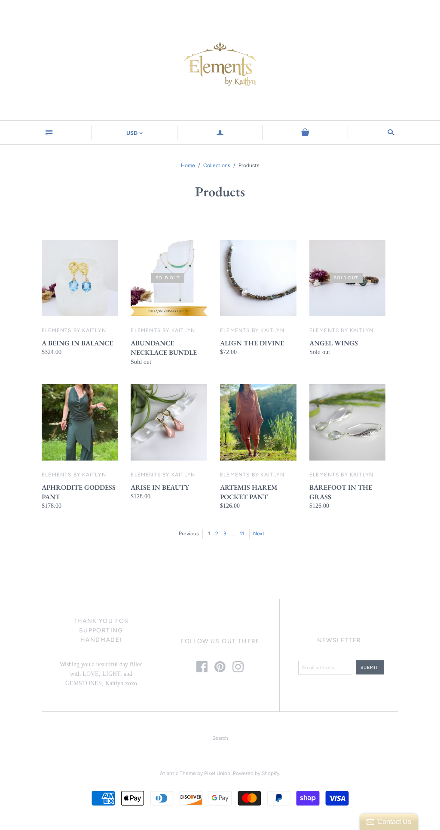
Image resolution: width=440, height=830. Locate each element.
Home (188, 165)
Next (259, 534)
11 (242, 534)
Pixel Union (217, 773)
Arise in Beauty (160, 487)
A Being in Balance (77, 343)
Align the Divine (252, 343)
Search (220, 738)
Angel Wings (333, 343)
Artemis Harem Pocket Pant (249, 492)
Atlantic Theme (178, 773)
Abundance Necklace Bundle (164, 348)
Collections (216, 165)
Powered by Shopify (256, 773)
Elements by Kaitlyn (74, 330)
